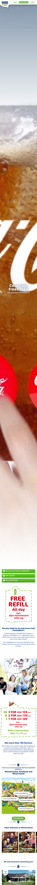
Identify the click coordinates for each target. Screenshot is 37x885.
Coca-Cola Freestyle (26, 809)
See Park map (18, 818)
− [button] (31, 784)
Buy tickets (23, 2)
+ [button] (31, 780)
